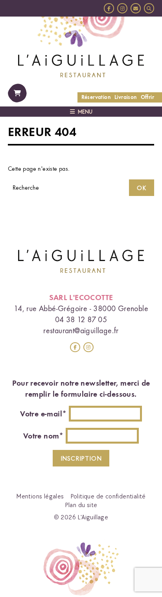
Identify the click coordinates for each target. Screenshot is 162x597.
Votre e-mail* (43, 413)
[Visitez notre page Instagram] (88, 347)
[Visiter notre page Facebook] (109, 8)
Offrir (147, 97)
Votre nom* (43, 435)
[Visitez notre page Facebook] (75, 347)
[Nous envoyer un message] (136, 8)
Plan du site (81, 505)
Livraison (125, 97)
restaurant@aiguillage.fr (81, 330)
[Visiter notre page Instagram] (122, 8)
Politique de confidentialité (108, 496)
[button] (149, 8)
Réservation (95, 97)
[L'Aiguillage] (81, 65)
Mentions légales (40, 496)
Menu (85, 111)
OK (141, 188)
